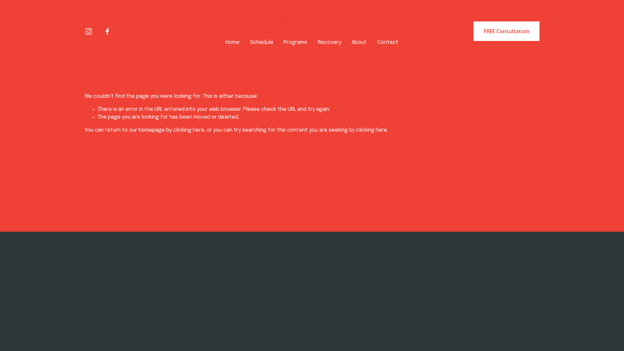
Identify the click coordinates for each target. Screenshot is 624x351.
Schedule (261, 42)
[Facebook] (107, 31)
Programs (295, 42)
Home (233, 42)
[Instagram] (88, 31)
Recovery (329, 42)
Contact (387, 42)
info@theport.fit (188, 285)
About (359, 42)
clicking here (188, 130)
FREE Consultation (506, 31)
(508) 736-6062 (189, 292)
